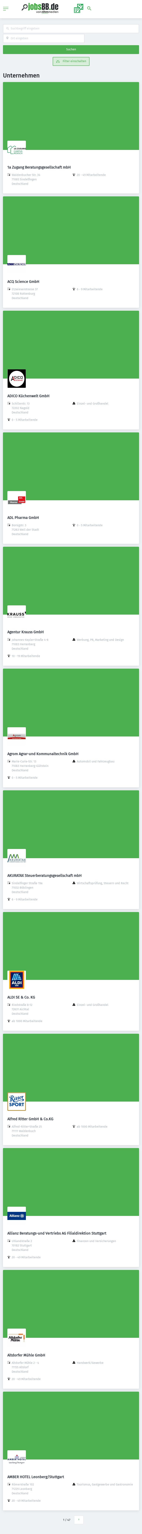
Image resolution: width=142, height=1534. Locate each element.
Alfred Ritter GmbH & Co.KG (30, 1119)
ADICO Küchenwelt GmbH (28, 396)
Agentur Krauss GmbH (25, 632)
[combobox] (71, 28)
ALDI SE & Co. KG (21, 997)
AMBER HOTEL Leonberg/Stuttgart (35, 1477)
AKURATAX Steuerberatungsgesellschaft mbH (44, 875)
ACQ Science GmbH (23, 281)
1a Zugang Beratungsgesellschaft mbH (39, 167)
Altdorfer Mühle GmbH (26, 1355)
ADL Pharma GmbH (23, 517)
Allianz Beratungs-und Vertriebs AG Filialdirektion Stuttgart (56, 1233)
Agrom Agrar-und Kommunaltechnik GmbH (43, 754)
